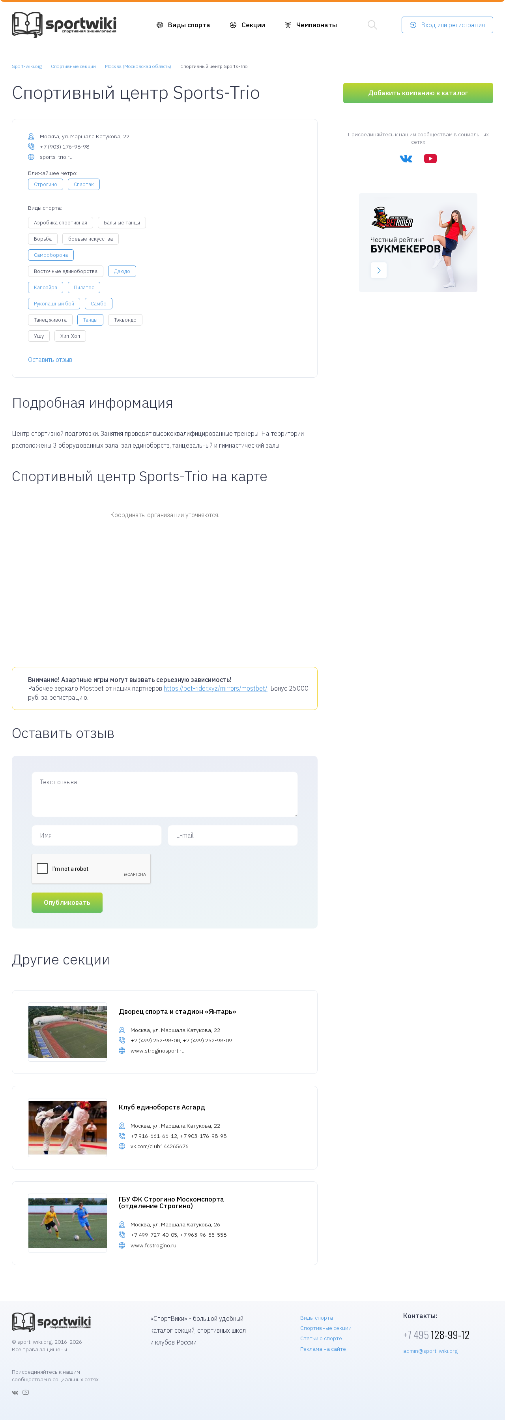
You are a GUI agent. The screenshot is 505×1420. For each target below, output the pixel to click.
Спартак (84, 184)
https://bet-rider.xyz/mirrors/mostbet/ (215, 688)
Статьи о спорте (321, 1338)
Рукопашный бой (54, 303)
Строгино (45, 184)
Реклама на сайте (323, 1348)
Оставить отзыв (50, 359)
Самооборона (51, 255)
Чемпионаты (316, 25)
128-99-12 (436, 1334)
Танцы (90, 319)
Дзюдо (122, 271)
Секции (253, 25)
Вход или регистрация (453, 25)
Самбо (99, 303)
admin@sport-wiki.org (430, 1350)
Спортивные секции (326, 1327)
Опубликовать (67, 902)
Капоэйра (45, 287)
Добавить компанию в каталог (418, 93)
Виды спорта (189, 25)
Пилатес (84, 287)
